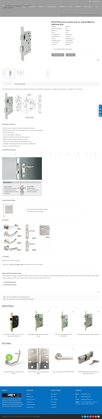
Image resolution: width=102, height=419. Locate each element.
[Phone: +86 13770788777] (100, 106)
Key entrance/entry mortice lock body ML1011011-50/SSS (20, 299)
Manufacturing (30, 396)
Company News (30, 407)
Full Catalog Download (10, 282)
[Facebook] (82, 416)
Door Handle (54, 394)
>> (2, 408)
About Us (29, 394)
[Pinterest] (93, 416)
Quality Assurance (31, 399)
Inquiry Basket (95, 1)
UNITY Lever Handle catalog (16, 264)
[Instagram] (90, 416)
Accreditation (30, 402)
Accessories (53, 407)
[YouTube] (96, 416)
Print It (71, 54)
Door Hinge (53, 402)
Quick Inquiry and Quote (10, 284)
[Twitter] (85, 416)
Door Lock (53, 396)
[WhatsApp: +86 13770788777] (100, 112)
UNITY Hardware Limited (17, 416)
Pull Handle (53, 404)
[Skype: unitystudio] (100, 109)
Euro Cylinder (54, 399)
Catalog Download (31, 404)
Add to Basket (59, 54)
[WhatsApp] (98, 416)
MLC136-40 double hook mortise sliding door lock (18, 297)
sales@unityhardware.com (87, 399)
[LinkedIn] (87, 416)
